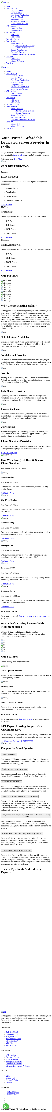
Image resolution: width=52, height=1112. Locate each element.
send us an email (41, 616)
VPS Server (10, 32)
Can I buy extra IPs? (9, 754)
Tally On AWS (16, 13)
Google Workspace (22, 48)
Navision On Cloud (13, 1039)
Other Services (11, 41)
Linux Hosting (16, 28)
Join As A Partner (17, 61)
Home (8, 6)
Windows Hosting (17, 30)
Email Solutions (17, 43)
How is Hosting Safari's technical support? (16, 850)
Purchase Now (6, 205)
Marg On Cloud (17, 19)
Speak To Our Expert (9, 453)
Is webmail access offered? (11, 782)
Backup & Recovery (18, 52)
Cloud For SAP (12, 1041)
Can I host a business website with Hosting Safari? (20, 796)
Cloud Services (11, 8)
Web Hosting (11, 26)
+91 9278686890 (12, 1092)
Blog (8, 1076)
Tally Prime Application (20, 15)
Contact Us (10, 57)
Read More (18, 159)
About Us (9, 1082)
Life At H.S (15, 59)
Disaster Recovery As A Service (23, 54)
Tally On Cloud (17, 10)
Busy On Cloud (17, 17)
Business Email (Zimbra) (24, 46)
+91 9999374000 (12, 1094)
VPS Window (16, 37)
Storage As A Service (19, 50)
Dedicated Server (12, 39)
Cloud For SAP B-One (19, 24)
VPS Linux (15, 35)
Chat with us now (25, 616)
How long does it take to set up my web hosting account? (22, 833)
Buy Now (9, 63)
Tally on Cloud (19, 155)
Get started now (7, 159)
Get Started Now (7, 493)
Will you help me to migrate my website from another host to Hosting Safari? (26, 816)
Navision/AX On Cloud (20, 21)
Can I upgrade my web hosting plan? (14, 769)
